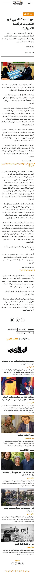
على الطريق (28, 14)
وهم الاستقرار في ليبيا (26, 435)
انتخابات (30, 333)
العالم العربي (12, 338)
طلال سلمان (29, 52)
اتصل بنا (19, 571)
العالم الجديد (30, 367)
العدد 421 (22, 329)
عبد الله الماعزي (29, 438)
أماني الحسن (30, 403)
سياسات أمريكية (21, 333)
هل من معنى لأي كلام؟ (26, 270)
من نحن (27, 571)
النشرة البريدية (9, 571)
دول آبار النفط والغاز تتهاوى (24, 544)
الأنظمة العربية (12, 329)
